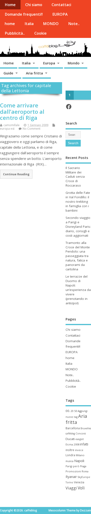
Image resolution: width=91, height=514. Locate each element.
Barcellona (73, 428)
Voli (81, 488)
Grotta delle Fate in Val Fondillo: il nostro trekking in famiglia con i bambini (78, 202)
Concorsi (81, 433)
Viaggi (71, 488)
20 (72, 411)
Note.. (74, 23)
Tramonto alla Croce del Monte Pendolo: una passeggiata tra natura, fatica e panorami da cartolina (78, 256)
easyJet (79, 439)
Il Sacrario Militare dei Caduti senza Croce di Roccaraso (75, 177)
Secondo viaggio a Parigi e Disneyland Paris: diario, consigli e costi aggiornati (78, 227)
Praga (83, 466)
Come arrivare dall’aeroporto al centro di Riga (22, 111)
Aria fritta (34, 73)
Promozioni (73, 471)
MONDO (51, 23)
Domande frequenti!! (24, 14)
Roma (85, 471)
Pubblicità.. (15, 33)
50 (75, 411)
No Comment (31, 129)
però (76, 466)
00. (68, 411)
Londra (70, 455)
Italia (29, 23)
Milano (80, 455)
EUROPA (60, 14)
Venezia (79, 482)
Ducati (70, 439)
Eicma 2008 (72, 444)
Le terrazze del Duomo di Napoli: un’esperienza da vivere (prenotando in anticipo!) (78, 289)
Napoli (79, 460)
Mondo (74, 63)
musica (70, 461)
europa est (7, 129)
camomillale (12, 125)
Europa (49, 63)
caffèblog (70, 433)
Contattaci (61, 4)
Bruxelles (85, 428)
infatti (84, 444)
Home (10, 4)
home (10, 23)
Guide (8, 73)
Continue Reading (16, 174)
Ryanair (71, 476)
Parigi (69, 466)
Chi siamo (33, 4)
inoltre (70, 450)
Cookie (40, 33)
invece (79, 450)
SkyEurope (83, 477)
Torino (69, 482)
